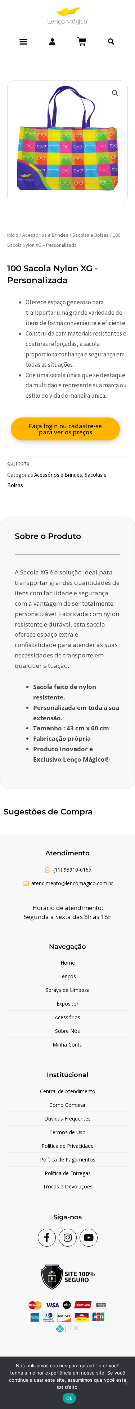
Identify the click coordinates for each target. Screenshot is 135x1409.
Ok (69, 1398)
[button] (23, 41)
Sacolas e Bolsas (90, 235)
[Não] (126, 1382)
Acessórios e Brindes (45, 235)
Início (12, 235)
